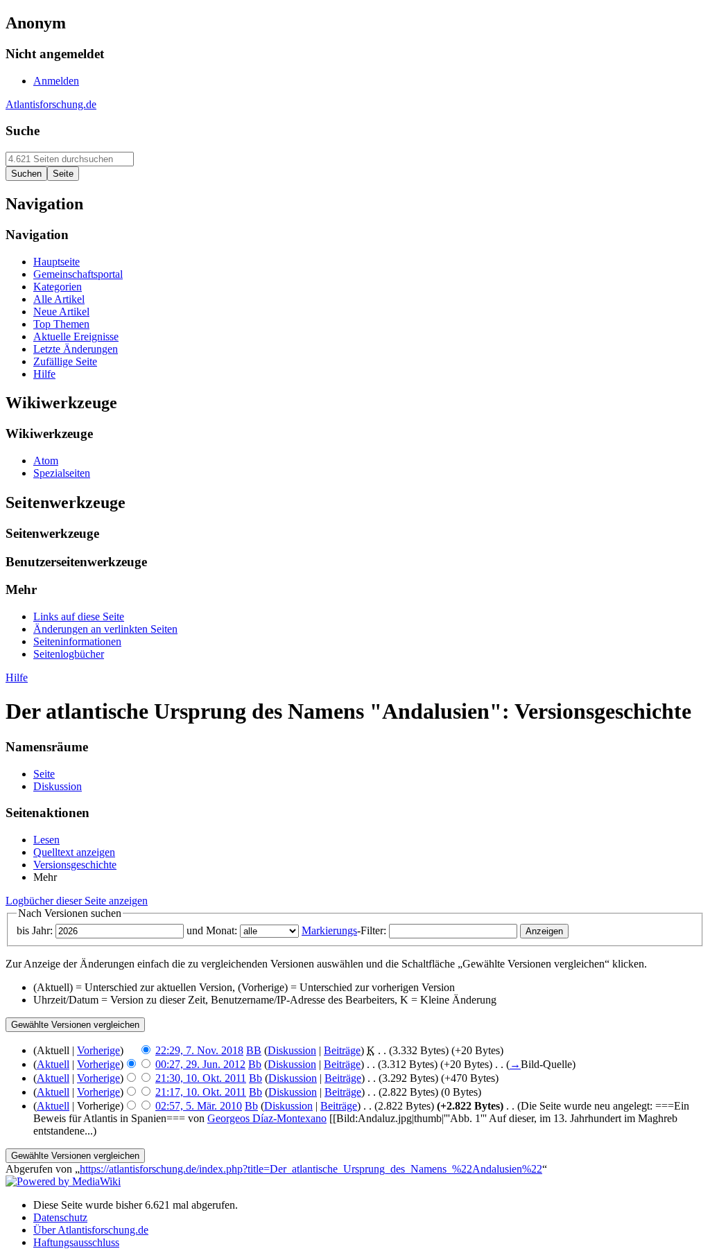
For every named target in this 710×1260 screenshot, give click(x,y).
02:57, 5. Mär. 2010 (198, 1106)
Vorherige (98, 1050)
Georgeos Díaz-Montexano (267, 1118)
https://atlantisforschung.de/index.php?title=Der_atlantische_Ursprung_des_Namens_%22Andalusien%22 (311, 1169)
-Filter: (344, 930)
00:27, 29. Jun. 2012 (200, 1064)
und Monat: (212, 930)
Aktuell (53, 1064)
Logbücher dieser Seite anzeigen (77, 901)
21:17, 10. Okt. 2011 (200, 1092)
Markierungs (329, 930)
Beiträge (342, 1050)
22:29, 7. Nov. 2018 (199, 1050)
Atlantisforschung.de (51, 104)
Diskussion (292, 1050)
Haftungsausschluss (76, 1242)
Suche (23, 130)
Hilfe (17, 677)
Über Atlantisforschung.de (90, 1230)
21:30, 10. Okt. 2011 (200, 1078)
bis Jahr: (35, 930)
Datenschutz (60, 1217)
